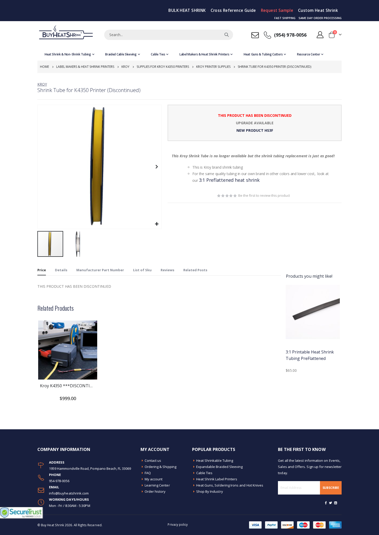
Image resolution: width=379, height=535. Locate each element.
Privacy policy (178, 524)
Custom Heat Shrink (318, 10)
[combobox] (168, 35)
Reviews (167, 270)
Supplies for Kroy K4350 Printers (163, 66)
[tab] (41, 270)
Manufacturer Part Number (100, 270)
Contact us (153, 460)
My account (154, 479)
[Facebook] (326, 502)
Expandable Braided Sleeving (219, 466)
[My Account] (320, 34)
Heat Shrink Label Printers (216, 479)
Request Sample (277, 10)
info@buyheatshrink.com (69, 493)
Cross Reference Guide (233, 10)
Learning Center (157, 485)
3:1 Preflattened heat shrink (229, 180)
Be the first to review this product (264, 195)
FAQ (148, 473)
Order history (155, 491)
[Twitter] (331, 502)
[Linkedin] (335, 502)
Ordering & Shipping (160, 466)
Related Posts (195, 270)
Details (61, 270)
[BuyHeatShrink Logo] (65, 34)
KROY (42, 84)
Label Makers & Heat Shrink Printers (85, 66)
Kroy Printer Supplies (213, 66)
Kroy (125, 66)
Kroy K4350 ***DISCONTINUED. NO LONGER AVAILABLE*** (67, 386)
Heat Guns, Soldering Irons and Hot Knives (229, 485)
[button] (156, 224)
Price (41, 270)
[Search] (227, 35)
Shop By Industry (209, 491)
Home (44, 66)
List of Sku (142, 270)
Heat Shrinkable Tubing (214, 460)
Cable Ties (204, 473)
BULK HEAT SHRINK (186, 10)
